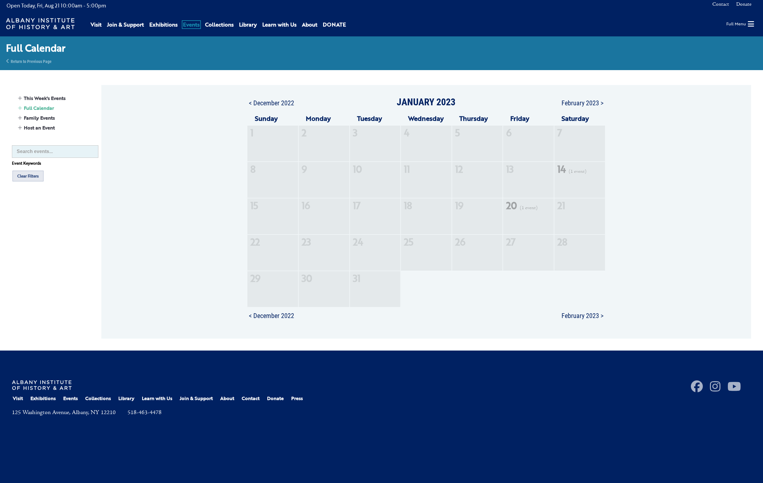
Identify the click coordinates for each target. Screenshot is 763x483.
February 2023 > (583, 102)
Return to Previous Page (31, 61)
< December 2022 (271, 102)
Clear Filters (28, 176)
